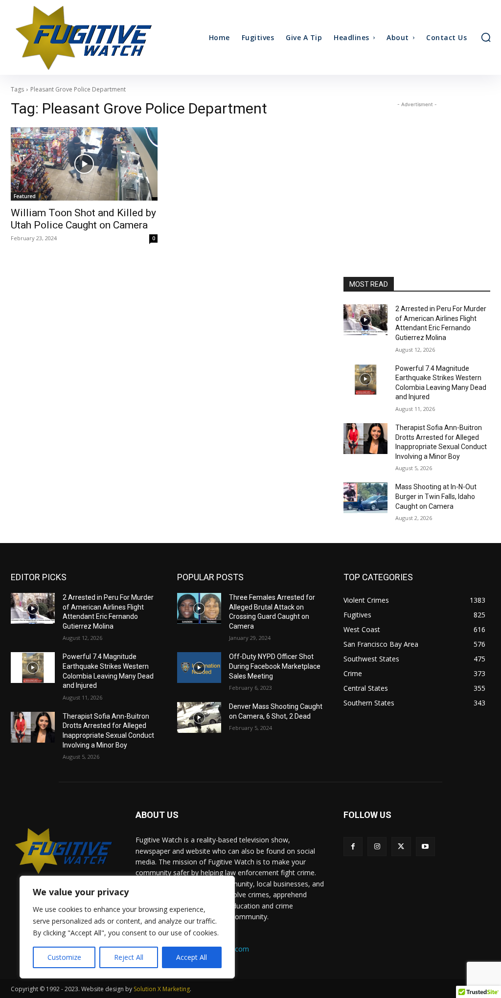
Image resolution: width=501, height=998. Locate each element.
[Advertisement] (416, 171)
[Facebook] (353, 846)
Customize (64, 957)
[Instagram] (377, 846)
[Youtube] (425, 846)
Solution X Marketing (162, 989)
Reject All (128, 957)
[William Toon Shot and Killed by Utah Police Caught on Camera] (84, 164)
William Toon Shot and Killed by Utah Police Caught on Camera (83, 219)
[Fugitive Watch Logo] (63, 851)
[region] (127, 927)
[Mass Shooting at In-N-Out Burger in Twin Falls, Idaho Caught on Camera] (365, 497)
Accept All (191, 957)
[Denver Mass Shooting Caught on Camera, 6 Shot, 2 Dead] (199, 717)
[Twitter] (400, 846)
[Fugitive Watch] (70, 37)
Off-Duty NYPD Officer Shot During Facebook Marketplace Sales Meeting (274, 666)
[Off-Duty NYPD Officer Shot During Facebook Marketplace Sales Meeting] (199, 667)
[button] (485, 37)
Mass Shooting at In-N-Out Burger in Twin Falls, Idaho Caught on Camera (436, 496)
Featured (25, 196)
